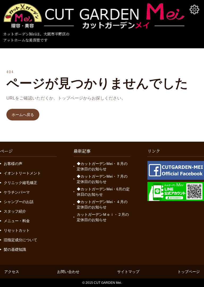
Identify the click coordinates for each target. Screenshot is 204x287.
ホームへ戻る (23, 115)
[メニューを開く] (194, 9)
